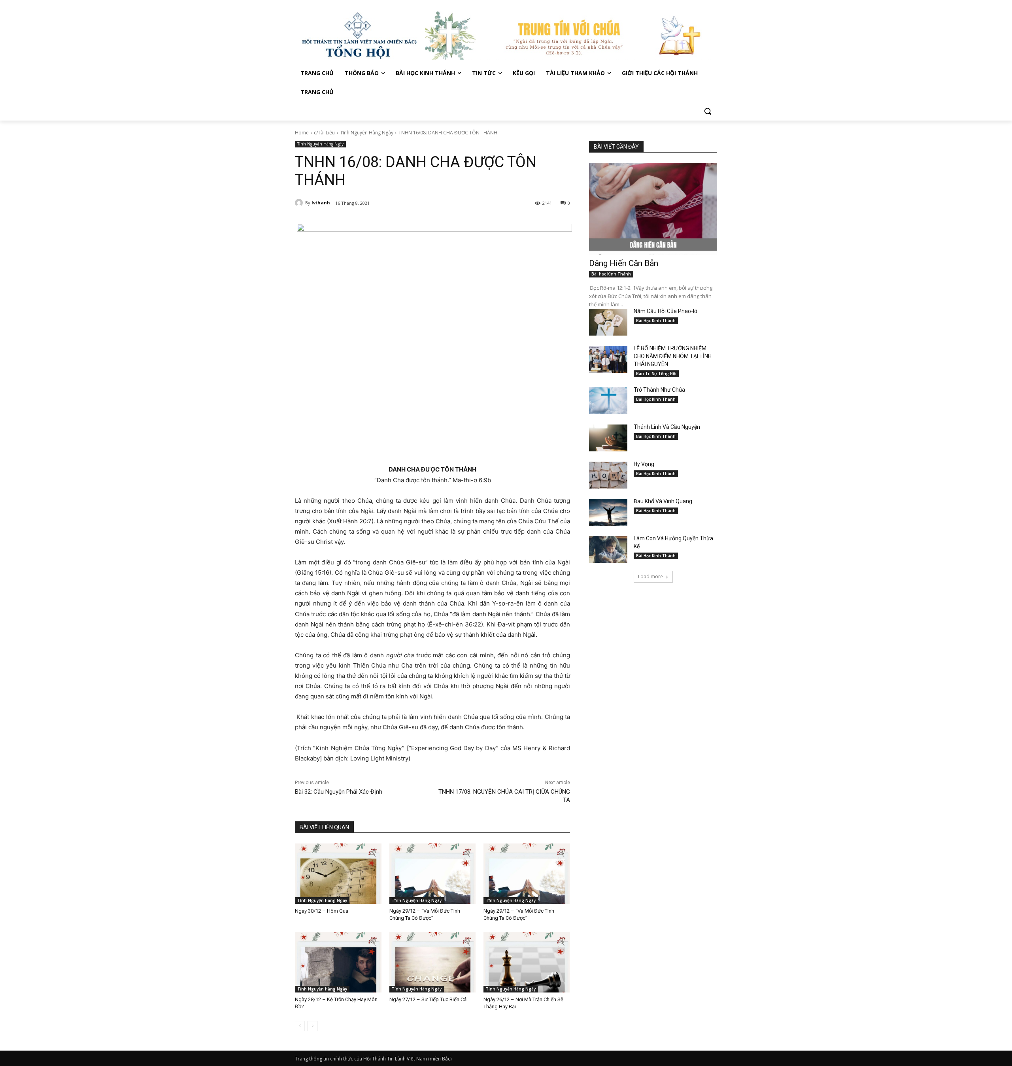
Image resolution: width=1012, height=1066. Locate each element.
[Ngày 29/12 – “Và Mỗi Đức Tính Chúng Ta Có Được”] (432, 873)
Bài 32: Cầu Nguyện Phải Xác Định (338, 791)
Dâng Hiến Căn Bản (623, 263)
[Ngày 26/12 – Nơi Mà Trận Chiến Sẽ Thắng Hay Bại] (526, 962)
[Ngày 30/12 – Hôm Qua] (338, 873)
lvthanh (321, 203)
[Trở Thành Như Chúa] (608, 400)
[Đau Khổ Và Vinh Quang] (608, 512)
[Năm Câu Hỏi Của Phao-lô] (608, 322)
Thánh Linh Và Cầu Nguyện (667, 427)
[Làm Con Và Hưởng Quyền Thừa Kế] (608, 549)
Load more (650, 576)
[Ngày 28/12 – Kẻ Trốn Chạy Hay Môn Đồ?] (338, 962)
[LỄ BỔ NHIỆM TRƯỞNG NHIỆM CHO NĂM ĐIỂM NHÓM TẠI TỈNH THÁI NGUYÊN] (608, 359)
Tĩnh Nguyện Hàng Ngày (366, 132)
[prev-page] (300, 1026)
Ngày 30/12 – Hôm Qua (321, 911)
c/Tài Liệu (324, 132)
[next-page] (312, 1026)
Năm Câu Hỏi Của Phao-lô (665, 311)
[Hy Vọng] (608, 475)
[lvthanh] (300, 203)
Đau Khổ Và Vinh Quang (663, 501)
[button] (707, 111)
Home (302, 132)
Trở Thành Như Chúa (659, 390)
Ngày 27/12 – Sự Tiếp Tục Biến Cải (428, 999)
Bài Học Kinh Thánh (611, 274)
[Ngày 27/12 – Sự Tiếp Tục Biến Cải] (432, 962)
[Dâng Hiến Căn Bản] (653, 209)
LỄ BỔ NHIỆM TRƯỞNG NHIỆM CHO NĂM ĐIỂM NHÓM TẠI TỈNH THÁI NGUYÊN (673, 356)
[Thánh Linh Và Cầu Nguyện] (608, 438)
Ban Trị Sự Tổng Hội (656, 373)
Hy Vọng (644, 464)
